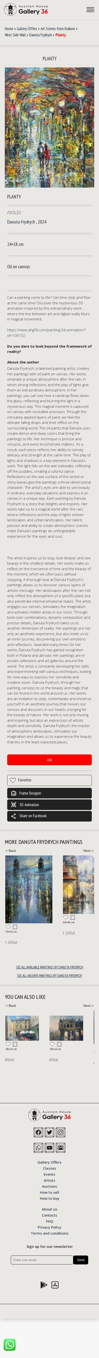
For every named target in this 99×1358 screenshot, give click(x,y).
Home (9, 28)
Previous (11, 850)
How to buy (49, 1198)
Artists (49, 1180)
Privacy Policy (49, 1227)
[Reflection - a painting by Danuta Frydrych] (28, 889)
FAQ (49, 1221)
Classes (49, 1168)
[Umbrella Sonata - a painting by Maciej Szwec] (22, 1028)
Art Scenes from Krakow (58, 28)
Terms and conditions (49, 1233)
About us (49, 1209)
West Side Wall (15, 35)
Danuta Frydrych (40, 35)
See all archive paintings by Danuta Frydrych (49, 975)
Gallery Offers (27, 28)
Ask (49, 760)
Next (88, 850)
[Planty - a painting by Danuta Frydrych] (49, 127)
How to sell (49, 1192)
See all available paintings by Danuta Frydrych (49, 967)
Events (49, 1174)
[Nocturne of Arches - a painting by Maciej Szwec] (66, 1028)
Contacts (49, 1215)
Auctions (49, 1186)
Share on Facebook (28, 816)
